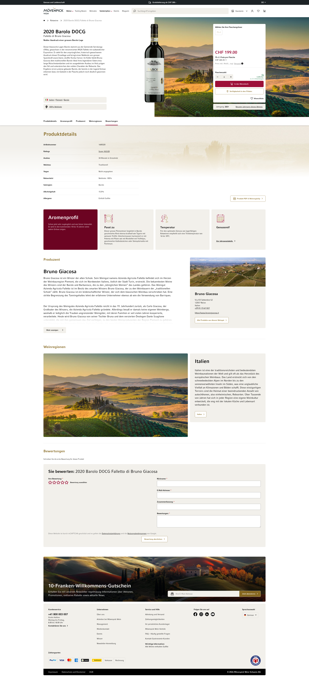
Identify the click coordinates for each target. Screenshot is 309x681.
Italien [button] (199, 414)
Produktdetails (50, 121)
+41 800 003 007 (58, 614)
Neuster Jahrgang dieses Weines (249, 107)
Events (116, 11)
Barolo (66, 100)
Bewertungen (111, 121)
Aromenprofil (66, 121)
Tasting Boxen (81, 11)
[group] (239, 36)
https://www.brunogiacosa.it (207, 313)
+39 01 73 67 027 (202, 308)
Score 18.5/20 (104, 151)
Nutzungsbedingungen (137, 533)
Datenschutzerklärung (111, 533)
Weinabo (93, 11)
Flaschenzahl (220, 72)
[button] (263, 2)
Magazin (125, 11)
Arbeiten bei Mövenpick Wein (109, 619)
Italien (51, 100)
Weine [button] (68, 11)
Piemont (59, 100)
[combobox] (180, 11)
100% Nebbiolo (55, 107)
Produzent (80, 121)
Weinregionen (95, 121)
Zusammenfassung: (165, 502)
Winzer (100, 639)
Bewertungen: (163, 513)
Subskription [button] (105, 11)
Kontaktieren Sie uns (57, 626)
